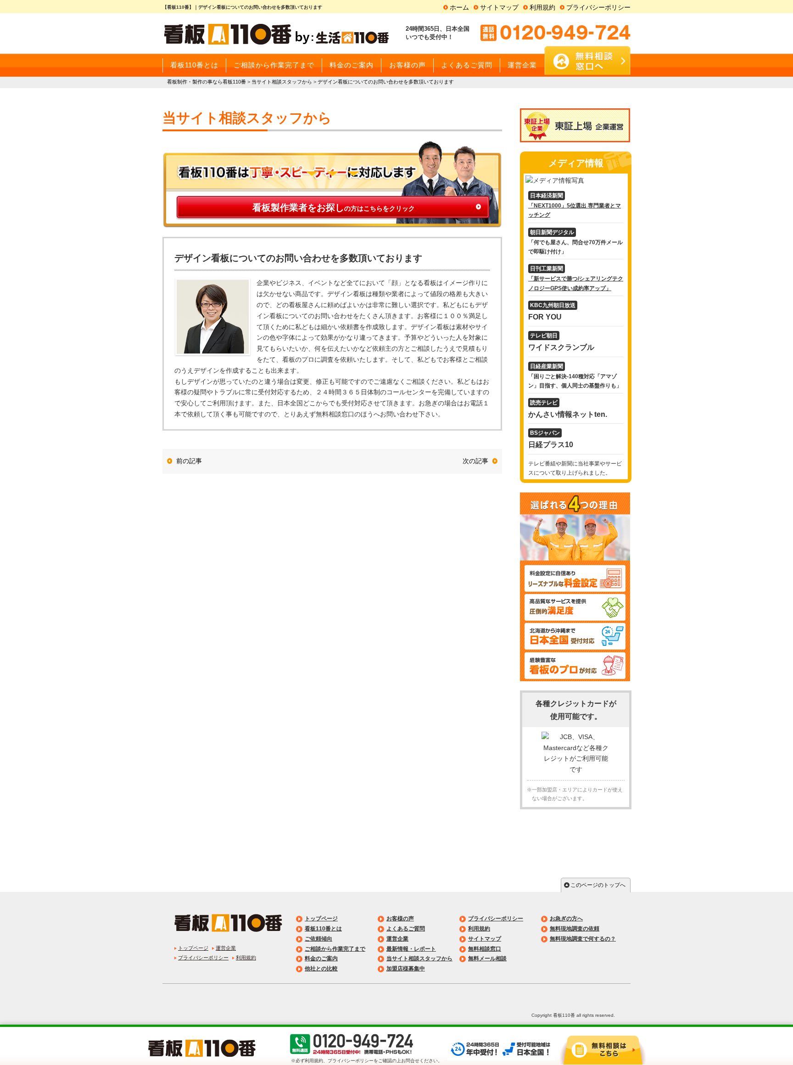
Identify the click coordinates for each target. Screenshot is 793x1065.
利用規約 (542, 7)
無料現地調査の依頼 (574, 928)
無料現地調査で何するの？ (583, 939)
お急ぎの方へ (566, 918)
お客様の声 (400, 918)
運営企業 (226, 948)
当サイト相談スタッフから (419, 958)
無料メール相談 (487, 958)
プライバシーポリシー (598, 7)
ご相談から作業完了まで (335, 949)
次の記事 (475, 461)
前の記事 (189, 461)
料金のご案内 (321, 958)
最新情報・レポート (411, 949)
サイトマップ (499, 7)
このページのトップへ (597, 885)
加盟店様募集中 (405, 968)
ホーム (459, 7)
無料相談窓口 (484, 949)
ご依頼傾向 (318, 939)
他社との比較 (321, 968)
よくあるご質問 (405, 928)
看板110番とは (323, 928)
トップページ (193, 948)
